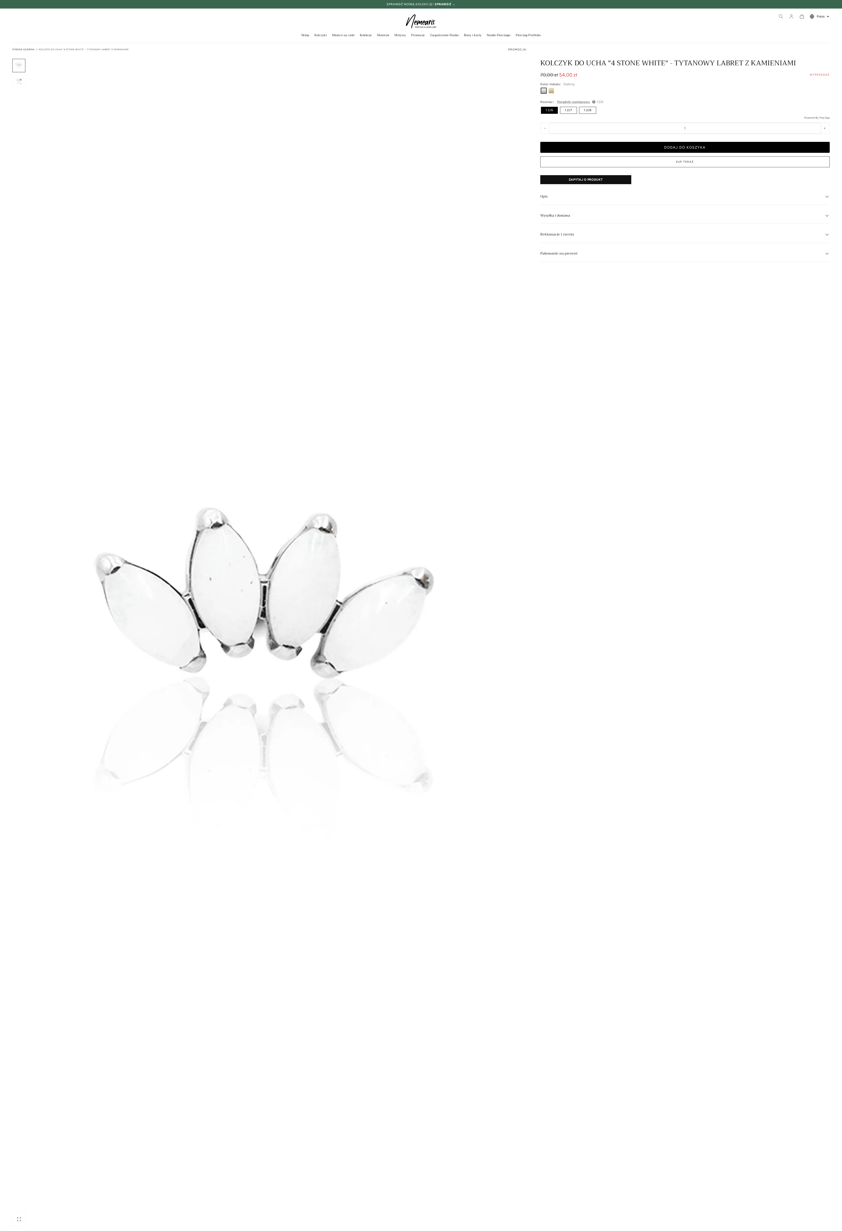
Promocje (418, 35)
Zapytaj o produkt (586, 180)
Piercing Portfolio (528, 35)
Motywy (400, 35)
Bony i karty (473, 35)
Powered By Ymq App (817, 117)
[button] (780, 16)
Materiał (383, 35)
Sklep (305, 35)
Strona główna (23, 49)
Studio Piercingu (498, 35)
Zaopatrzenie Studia (444, 35)
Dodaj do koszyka (685, 147)
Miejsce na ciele (343, 35)
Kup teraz (685, 161)
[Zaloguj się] (791, 16)
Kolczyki (320, 35)
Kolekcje (366, 35)
